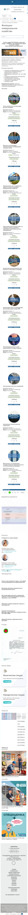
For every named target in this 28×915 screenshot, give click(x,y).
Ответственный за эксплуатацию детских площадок (12, 107)
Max (9, 571)
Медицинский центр (14, 874)
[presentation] (0, 512)
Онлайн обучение (22, 732)
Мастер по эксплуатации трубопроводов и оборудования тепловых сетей (12, 147)
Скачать (7, 681)
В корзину (10, 125)
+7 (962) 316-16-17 (8, 566)
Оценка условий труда (14, 872)
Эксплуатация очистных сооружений (13, 386)
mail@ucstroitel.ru (17, 11)
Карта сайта (14, 890)
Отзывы (14, 881)
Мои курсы (12, 18)
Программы (21, 721)
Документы (21, 734)
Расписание (21, 729)
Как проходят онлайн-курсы (22, 745)
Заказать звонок (4, 16)
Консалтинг (14, 877)
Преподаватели (22, 726)
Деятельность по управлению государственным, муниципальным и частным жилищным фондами (13, 465)
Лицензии (14, 883)
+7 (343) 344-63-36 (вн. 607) (10, 565)
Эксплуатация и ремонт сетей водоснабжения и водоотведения (12, 347)
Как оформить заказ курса (22, 742)
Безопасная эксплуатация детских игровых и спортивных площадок (12, 269)
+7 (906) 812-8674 (8, 552)
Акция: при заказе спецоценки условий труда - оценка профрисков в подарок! (13, 838)
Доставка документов (22, 737)
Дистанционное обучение (22, 740)
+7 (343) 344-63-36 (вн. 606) (10, 551)
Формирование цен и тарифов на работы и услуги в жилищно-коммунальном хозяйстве (12, 187)
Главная (14, 869)
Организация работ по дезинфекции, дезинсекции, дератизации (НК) (13, 308)
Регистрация (5, 18)
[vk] (13, 863)
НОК (19, 724)
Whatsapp (17, 569)
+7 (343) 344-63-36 (17, 7)
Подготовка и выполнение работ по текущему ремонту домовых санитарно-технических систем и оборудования (13, 228)
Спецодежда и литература (14, 875)
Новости (5, 748)
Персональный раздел (14, 887)
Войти (7, 914)
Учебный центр (14, 870)
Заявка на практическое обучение (10, 776)
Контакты (14, 885)
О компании (14, 878)
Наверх (14, 912)
